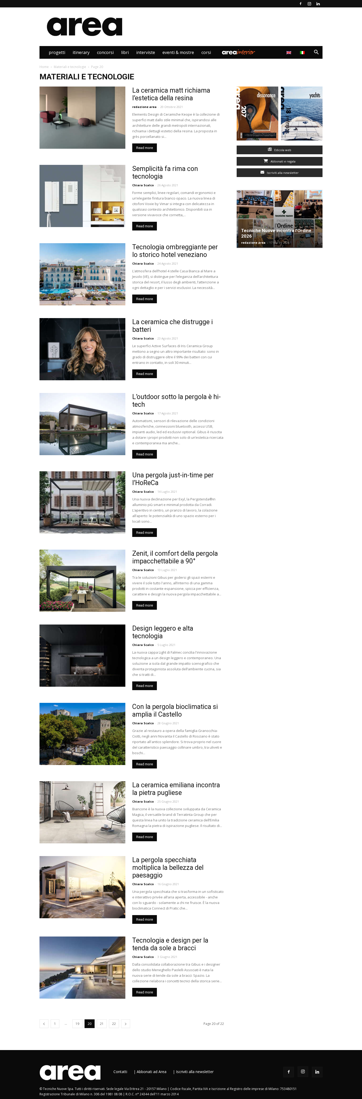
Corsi (206, 52)
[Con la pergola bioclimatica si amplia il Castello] (82, 734)
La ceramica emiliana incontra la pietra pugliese (176, 789)
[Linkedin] (318, 3)
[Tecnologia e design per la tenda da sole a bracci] (82, 968)
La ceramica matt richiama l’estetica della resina (171, 94)
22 (114, 1023)
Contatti (120, 1071)
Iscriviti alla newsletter (282, 173)
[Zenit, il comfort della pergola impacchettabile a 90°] (82, 581)
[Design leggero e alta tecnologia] (82, 656)
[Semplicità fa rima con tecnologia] (82, 196)
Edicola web (282, 150)
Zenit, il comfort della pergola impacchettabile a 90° (175, 557)
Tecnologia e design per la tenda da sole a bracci (170, 944)
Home (44, 67)
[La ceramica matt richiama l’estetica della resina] (82, 118)
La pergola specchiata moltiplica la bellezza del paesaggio (168, 867)
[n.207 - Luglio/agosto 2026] (257, 115)
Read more (144, 148)
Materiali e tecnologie (70, 67)
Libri (125, 52)
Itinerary (81, 52)
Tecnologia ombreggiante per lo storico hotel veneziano (175, 251)
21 (102, 1023)
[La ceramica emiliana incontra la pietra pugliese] (82, 812)
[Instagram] (309, 3)
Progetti (57, 52)
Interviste (145, 52)
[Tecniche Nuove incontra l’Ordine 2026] (280, 219)
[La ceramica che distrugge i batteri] (82, 349)
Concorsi (105, 52)
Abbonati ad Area (151, 1071)
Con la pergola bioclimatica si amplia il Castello (175, 710)
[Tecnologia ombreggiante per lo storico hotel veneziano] (82, 274)
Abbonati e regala (282, 161)
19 (77, 1023)
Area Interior (238, 52)
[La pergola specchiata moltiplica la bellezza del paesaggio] (82, 887)
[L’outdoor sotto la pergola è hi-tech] (82, 424)
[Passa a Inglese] (289, 52)
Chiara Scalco (143, 185)
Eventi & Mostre (178, 52)
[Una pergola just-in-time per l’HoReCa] (82, 502)
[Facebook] (300, 3)
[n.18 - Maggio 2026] (302, 115)
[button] (316, 52)
